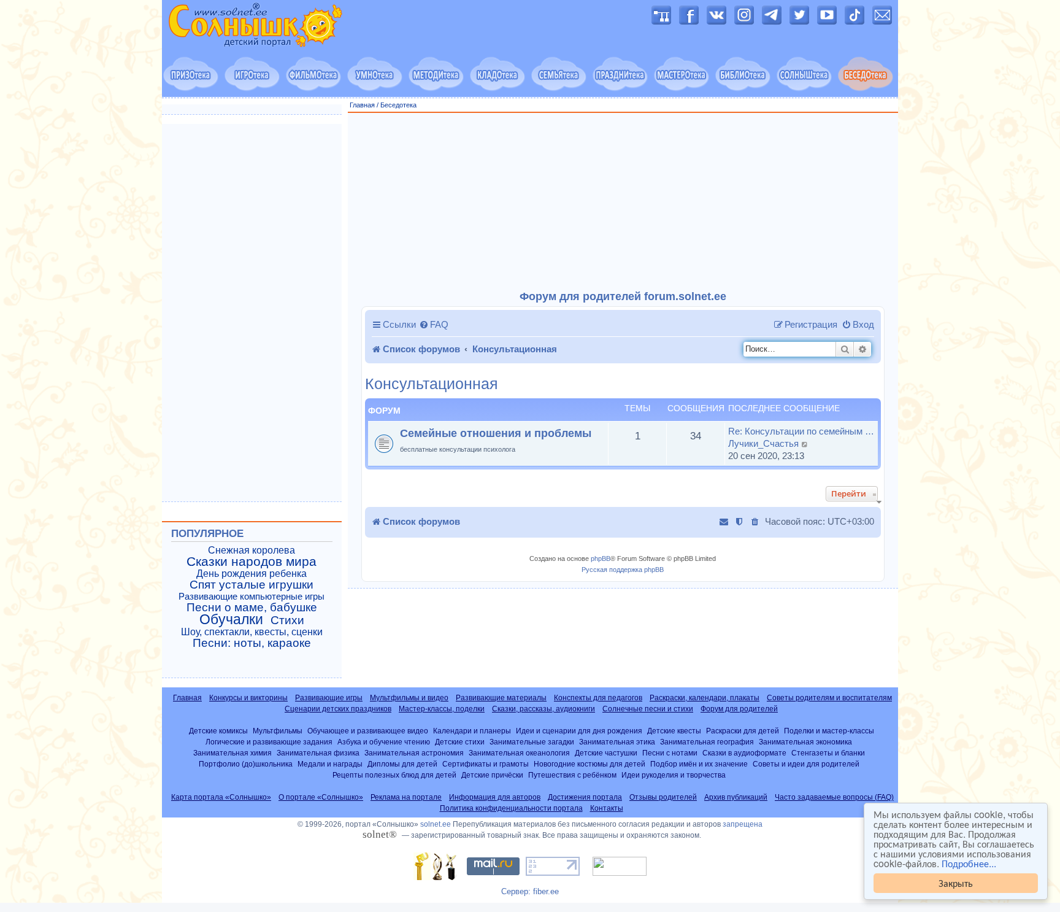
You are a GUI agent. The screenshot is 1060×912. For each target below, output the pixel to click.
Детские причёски (492, 775)
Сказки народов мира (251, 561)
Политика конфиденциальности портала (511, 808)
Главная (362, 105)
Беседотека (398, 105)
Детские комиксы (218, 731)
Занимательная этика (617, 742)
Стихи (287, 620)
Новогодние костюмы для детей (589, 764)
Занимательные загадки (532, 742)
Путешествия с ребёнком (572, 775)
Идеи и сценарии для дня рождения (579, 731)
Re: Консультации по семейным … (801, 431)
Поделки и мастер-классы (829, 731)
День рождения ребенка (251, 573)
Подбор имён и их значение (699, 764)
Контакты (606, 808)
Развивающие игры (329, 698)
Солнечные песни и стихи (647, 709)
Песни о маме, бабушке (251, 607)
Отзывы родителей (663, 797)
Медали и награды (330, 764)
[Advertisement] (623, 202)
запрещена (742, 824)
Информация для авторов (494, 797)
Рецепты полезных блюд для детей (394, 775)
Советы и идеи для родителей (806, 764)
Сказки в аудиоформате (744, 753)
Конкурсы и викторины (248, 698)
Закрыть (956, 883)
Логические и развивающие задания (268, 742)
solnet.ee (435, 824)
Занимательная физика (318, 753)
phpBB (600, 558)
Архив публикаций (735, 797)
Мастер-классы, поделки (442, 709)
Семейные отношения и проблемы (495, 433)
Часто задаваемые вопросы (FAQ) (834, 797)
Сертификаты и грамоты (485, 764)
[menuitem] (433, 324)
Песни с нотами (669, 753)
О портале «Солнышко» (320, 797)
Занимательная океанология (519, 753)
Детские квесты (674, 731)
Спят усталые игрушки (251, 584)
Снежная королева (251, 550)
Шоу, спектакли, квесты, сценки (252, 632)
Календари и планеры (472, 731)
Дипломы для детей (402, 764)
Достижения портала (585, 797)
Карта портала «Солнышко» (221, 797)
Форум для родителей (739, 709)
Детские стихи (460, 742)
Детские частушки (606, 753)
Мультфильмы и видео (409, 698)
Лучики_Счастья (763, 443)
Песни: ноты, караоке (252, 643)
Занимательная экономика (805, 742)
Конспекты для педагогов (598, 698)
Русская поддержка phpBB (623, 569)
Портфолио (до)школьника (246, 764)
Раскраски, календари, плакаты (704, 698)
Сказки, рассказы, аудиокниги (543, 709)
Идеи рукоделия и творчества (673, 775)
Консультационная (431, 384)
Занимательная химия (232, 753)
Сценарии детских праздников (338, 709)
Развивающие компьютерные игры (252, 596)
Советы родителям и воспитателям (829, 698)
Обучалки (231, 619)
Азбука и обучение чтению (383, 742)
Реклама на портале (406, 797)
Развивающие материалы (501, 698)
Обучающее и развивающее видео (367, 731)
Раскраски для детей (742, 731)
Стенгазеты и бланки (828, 753)
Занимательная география (707, 742)
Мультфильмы (277, 731)
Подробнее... (969, 863)
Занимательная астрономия (414, 753)
